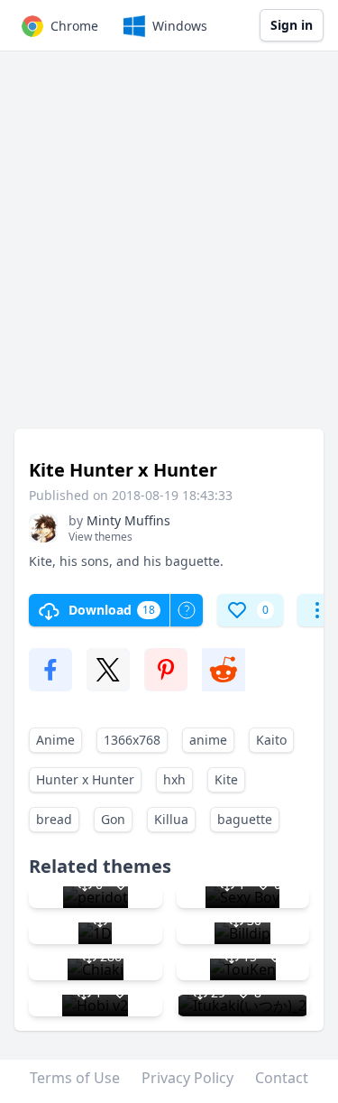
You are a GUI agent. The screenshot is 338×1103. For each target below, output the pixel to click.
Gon (113, 819)
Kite (226, 779)
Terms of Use (75, 1078)
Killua (171, 819)
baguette (244, 819)
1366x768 (132, 739)
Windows (179, 25)
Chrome (74, 25)
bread (54, 819)
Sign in (291, 24)
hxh (174, 779)
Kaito (271, 739)
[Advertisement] (169, 248)
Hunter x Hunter (85, 779)
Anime (55, 739)
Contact (281, 1078)
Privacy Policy (187, 1078)
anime (208, 739)
